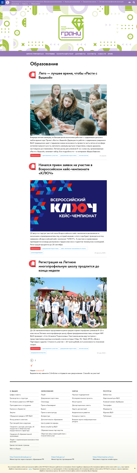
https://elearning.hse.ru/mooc (103, 457)
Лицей (43, 395)
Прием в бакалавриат (48, 405)
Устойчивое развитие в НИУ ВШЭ (21, 402)
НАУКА (75, 391)
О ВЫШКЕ (14, 391)
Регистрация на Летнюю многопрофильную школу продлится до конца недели (69, 266)
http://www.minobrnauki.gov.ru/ (20, 457)
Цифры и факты (15, 395)
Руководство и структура (19, 398)
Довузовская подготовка (50, 398)
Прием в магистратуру (49, 412)
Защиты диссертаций (79, 409)
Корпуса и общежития (17, 409)
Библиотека (107, 395)
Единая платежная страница (19, 445)
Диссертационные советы (81, 405)
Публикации (107, 416)
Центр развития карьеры (49, 423)
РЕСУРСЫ (107, 391)
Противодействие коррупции (20, 423)
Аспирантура (45, 416)
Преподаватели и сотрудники (20, 405)
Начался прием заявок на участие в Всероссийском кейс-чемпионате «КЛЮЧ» (65, 168)
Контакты (91, 54)
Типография (107, 405)
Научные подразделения (80, 395)
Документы (80, 54)
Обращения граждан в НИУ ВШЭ (21, 416)
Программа (50, 54)
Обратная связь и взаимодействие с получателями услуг (53, 435)
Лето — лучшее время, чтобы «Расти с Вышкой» (68, 75)
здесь (119, 467)
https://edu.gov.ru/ (58, 457)
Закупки (12, 412)
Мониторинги (77, 402)
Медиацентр (107, 409)
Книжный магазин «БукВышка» (113, 402)
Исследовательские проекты (82, 398)
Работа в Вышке (15, 449)
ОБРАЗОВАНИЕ (47, 391)
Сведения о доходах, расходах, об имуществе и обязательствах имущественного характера (22, 429)
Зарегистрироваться (34, 54)
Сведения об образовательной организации (21, 435)
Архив (110, 54)
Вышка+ (43, 409)
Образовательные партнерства (52, 430)
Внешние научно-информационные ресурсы (84, 420)
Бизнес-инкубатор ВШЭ (49, 427)
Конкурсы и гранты (78, 416)
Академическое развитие (81, 412)
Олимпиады (45, 402)
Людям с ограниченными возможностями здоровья (24, 441)
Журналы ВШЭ (108, 412)
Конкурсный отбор (65, 54)
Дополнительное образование (52, 419)
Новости (102, 54)
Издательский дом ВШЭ (111, 398)
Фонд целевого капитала (18, 419)
